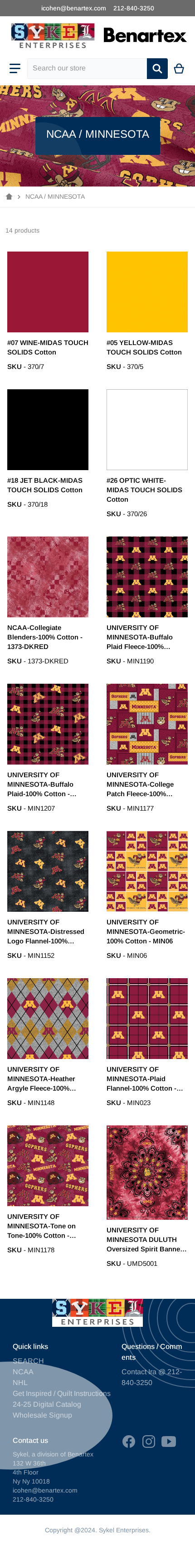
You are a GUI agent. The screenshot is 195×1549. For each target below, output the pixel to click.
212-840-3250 (133, 8)
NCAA (23, 1372)
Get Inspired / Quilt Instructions (62, 1393)
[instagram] (149, 1441)
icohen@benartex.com (73, 8)
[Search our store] (157, 68)
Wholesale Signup (42, 1415)
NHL (20, 1382)
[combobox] (87, 68)
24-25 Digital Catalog (47, 1404)
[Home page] (9, 197)
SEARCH (28, 1361)
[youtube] (169, 1441)
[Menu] (14, 69)
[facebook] (129, 1441)
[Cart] (179, 68)
